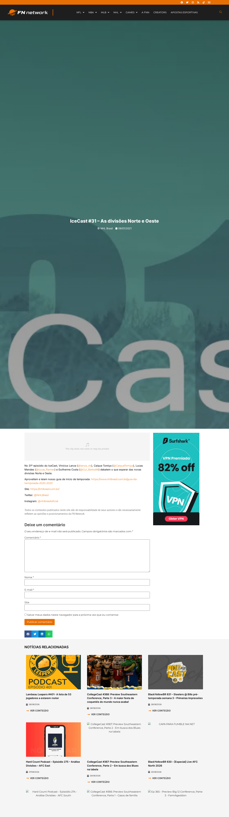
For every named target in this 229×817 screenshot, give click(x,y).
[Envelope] (209, 2)
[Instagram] (192, 2)
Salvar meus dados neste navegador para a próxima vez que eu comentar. (73, 615)
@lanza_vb (84, 465)
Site (26, 602)
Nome (29, 577)
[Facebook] (181, 2)
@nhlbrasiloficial (48, 501)
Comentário (32, 537)
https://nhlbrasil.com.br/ (44, 489)
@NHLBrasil (41, 495)
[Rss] (198, 2)
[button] (27, 634)
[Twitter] (187, 2)
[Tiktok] (203, 2)
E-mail (29, 590)
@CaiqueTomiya (123, 465)
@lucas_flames (45, 469)
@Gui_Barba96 (89, 469)
